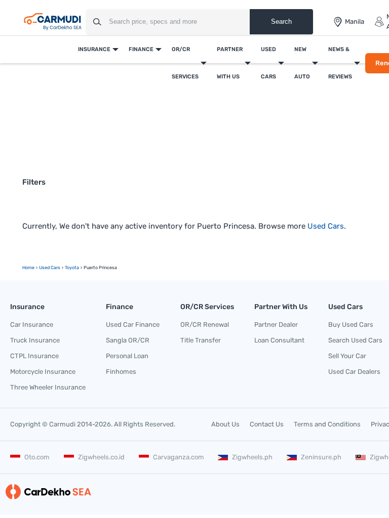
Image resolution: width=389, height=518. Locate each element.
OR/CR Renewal (204, 324)
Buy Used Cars (350, 324)
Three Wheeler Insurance (48, 387)
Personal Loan (127, 356)
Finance (141, 49)
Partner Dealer (276, 324)
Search (281, 21)
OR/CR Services (185, 63)
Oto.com (37, 457)
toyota (72, 267)
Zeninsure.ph (321, 457)
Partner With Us (230, 63)
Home (28, 267)
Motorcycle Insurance (42, 371)
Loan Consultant (279, 340)
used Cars (49, 267)
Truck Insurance (35, 340)
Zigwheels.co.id (101, 457)
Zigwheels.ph (252, 457)
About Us (225, 424)
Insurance (94, 49)
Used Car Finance (133, 324)
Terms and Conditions (327, 424)
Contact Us (267, 424)
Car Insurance (31, 324)
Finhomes (121, 371)
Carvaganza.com (178, 457)
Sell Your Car (347, 356)
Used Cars (268, 63)
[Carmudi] (52, 21)
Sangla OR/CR (127, 340)
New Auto (302, 63)
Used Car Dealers (354, 371)
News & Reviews (340, 63)
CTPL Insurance (34, 356)
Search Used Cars (355, 340)
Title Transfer (200, 340)
